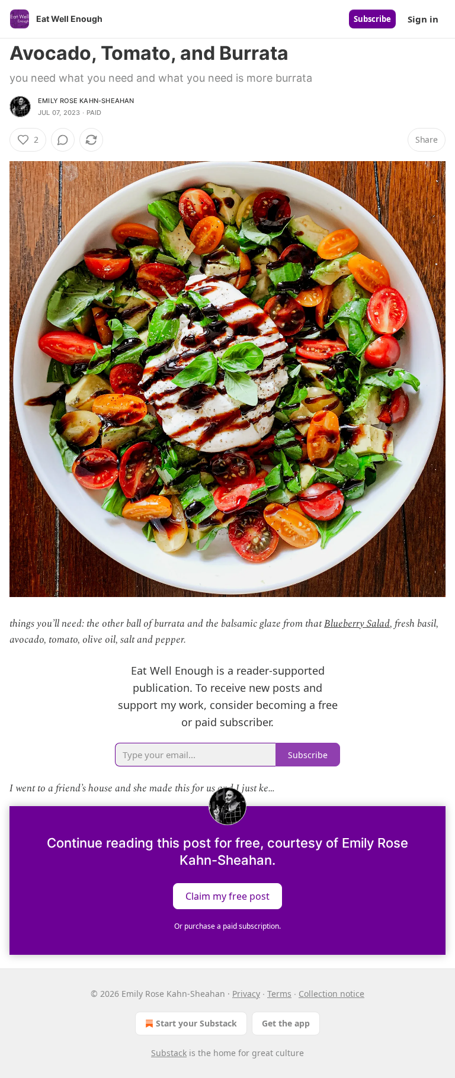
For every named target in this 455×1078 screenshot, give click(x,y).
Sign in (423, 19)
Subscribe (372, 19)
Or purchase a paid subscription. (227, 926)
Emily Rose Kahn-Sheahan (86, 101)
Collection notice (331, 993)
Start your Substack (196, 1023)
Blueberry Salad (357, 623)
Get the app (286, 1023)
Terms (279, 993)
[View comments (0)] (63, 140)
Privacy (246, 993)
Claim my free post (227, 895)
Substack (169, 1052)
